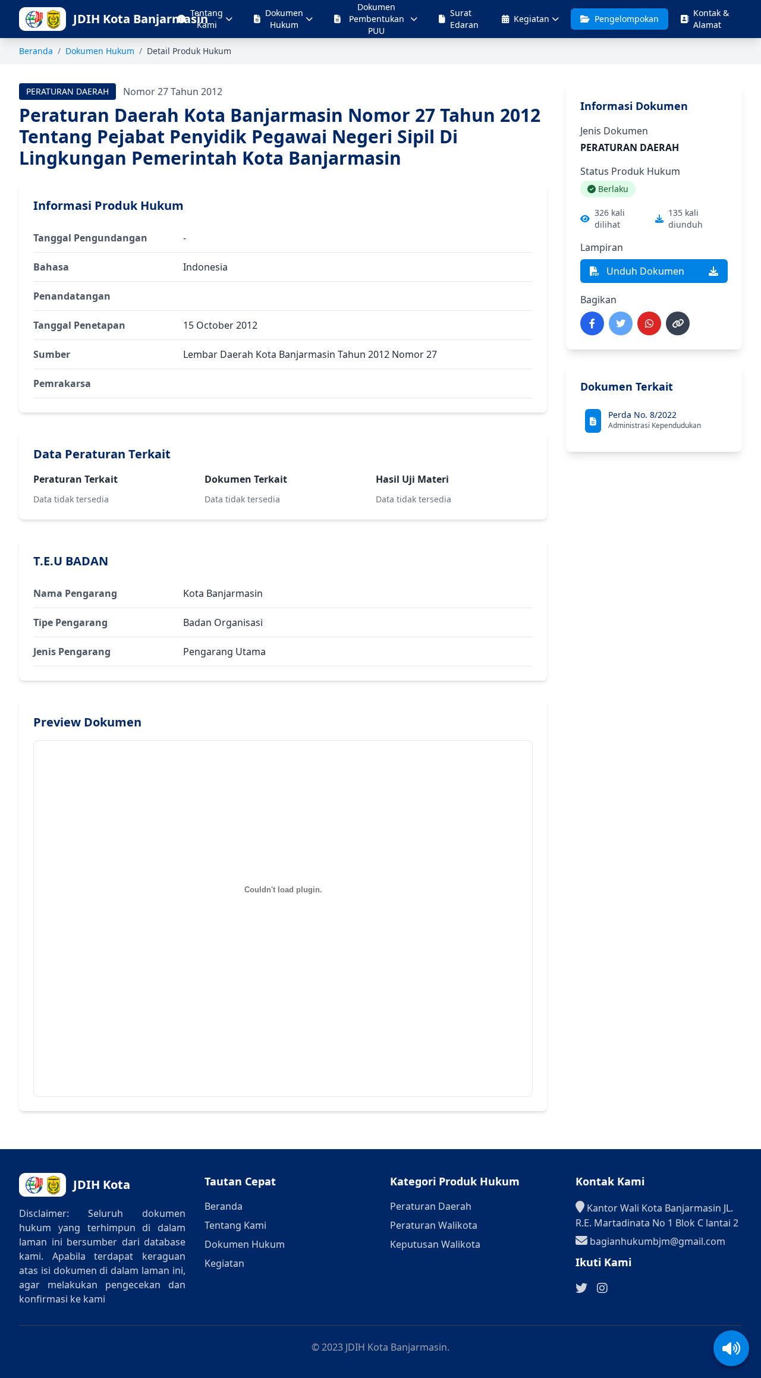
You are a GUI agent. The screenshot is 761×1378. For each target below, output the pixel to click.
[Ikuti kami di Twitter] (581, 1288)
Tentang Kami (206, 18)
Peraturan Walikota (433, 1225)
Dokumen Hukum (284, 18)
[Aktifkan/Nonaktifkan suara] (731, 1348)
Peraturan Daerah (430, 1206)
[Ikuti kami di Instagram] (602, 1288)
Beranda (36, 50)
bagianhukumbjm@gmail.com (656, 1241)
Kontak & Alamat (711, 18)
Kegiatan (531, 18)
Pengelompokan (627, 18)
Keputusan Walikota (435, 1244)
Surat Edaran (464, 18)
